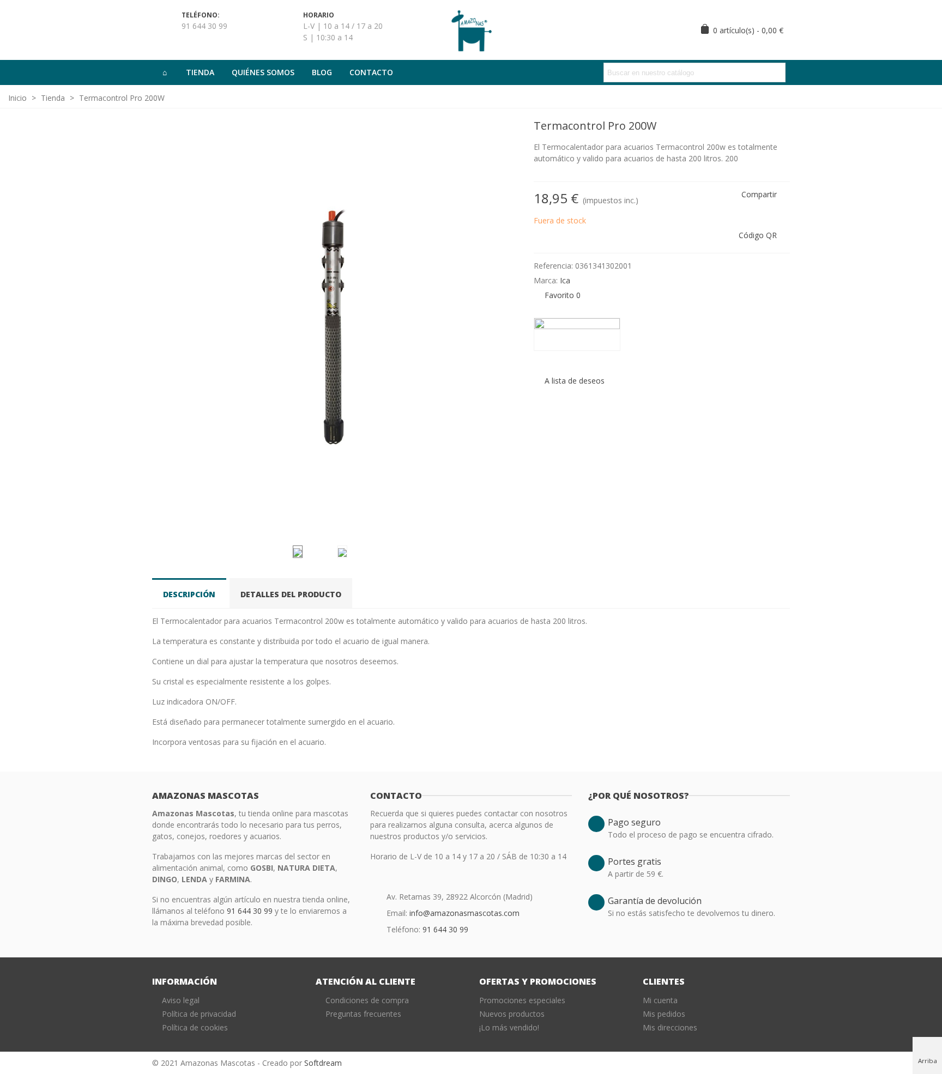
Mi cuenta (660, 1000)
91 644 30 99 (251, 911)
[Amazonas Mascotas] (471, 30)
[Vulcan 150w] (764, 127)
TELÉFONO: (201, 15)
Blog (322, 72)
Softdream (323, 1063)
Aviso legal (181, 1000)
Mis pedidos (664, 1014)
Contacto (371, 72)
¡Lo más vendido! (509, 1027)
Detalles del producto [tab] (290, 594)
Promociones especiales (522, 1000)
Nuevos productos (512, 1014)
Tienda (200, 72)
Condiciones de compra (367, 1000)
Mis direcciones (670, 1027)
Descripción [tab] (189, 594)
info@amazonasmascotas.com (464, 913)
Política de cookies (195, 1027)
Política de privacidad (199, 1014)
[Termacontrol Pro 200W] (504, 523)
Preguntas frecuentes (363, 1014)
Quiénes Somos (263, 72)
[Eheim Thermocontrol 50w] (782, 127)
